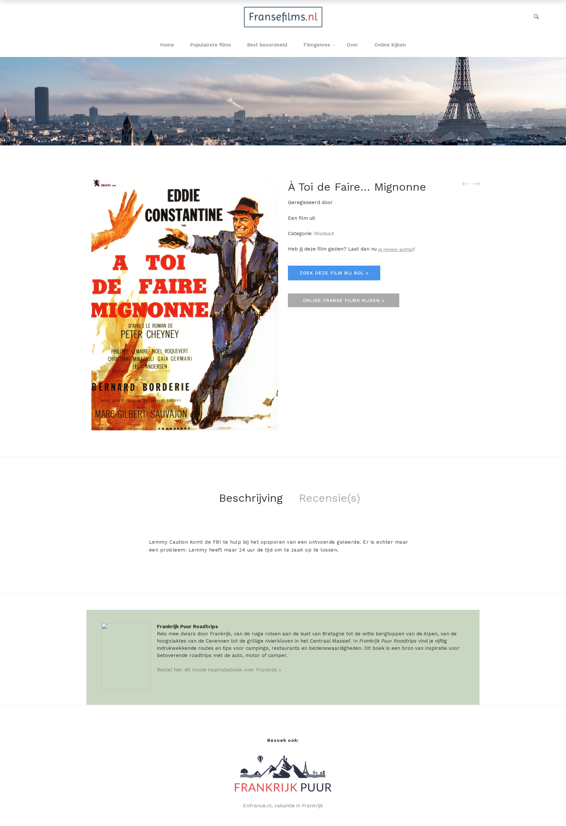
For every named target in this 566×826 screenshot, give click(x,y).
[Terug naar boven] (548, 808)
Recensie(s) (329, 497)
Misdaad (324, 233)
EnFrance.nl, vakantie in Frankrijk (283, 806)
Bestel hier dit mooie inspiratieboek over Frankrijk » (219, 670)
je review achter (395, 249)
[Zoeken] (536, 16)
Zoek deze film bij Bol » (334, 272)
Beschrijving (251, 497)
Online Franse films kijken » (344, 300)
